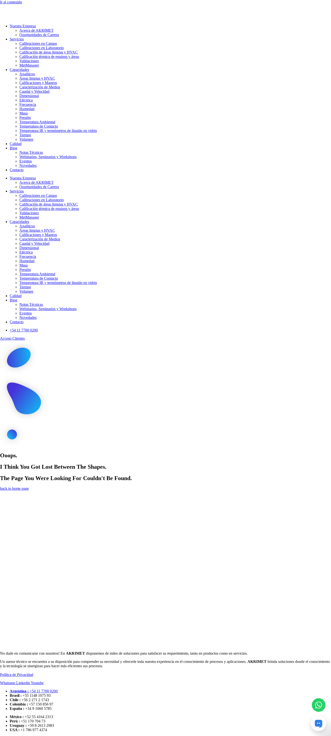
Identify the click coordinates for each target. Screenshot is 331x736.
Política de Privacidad (16, 675)
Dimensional (29, 96)
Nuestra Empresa (23, 26)
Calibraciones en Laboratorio (41, 48)
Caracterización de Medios (39, 87)
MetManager (29, 65)
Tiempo (25, 135)
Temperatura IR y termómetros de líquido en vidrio (58, 131)
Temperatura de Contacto (38, 126)
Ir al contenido (11, 2)
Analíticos (27, 74)
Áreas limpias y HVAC (37, 78)
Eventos (25, 161)
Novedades (28, 165)
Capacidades (19, 70)
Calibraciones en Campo (38, 43)
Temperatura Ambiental (37, 122)
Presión (25, 117)
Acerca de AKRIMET (36, 30)
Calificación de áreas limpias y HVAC (48, 52)
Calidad (16, 144)
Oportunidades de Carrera (39, 35)
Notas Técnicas (31, 152)
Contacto (17, 170)
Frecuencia (27, 104)
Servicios (17, 39)
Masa (23, 113)
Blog (13, 148)
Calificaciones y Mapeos (38, 83)
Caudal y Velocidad (34, 91)
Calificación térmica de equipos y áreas (49, 56)
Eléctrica (26, 100)
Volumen (26, 139)
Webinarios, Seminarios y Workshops (48, 157)
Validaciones (29, 61)
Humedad (26, 109)
